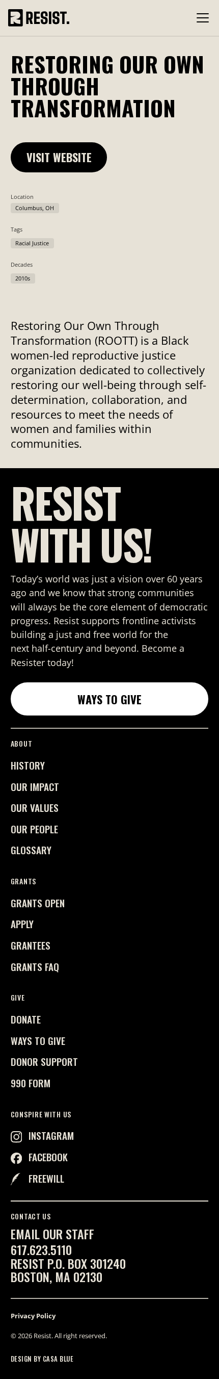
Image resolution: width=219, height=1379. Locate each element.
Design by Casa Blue (42, 1359)
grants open (38, 903)
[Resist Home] (38, 18)
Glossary (31, 849)
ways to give (38, 1040)
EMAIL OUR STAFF (52, 1233)
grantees (30, 945)
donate (26, 1019)
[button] (200, 18)
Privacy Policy (33, 1315)
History (28, 765)
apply (22, 923)
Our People (34, 829)
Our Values (35, 807)
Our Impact (35, 786)
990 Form (30, 1083)
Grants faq (35, 966)
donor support (44, 1061)
